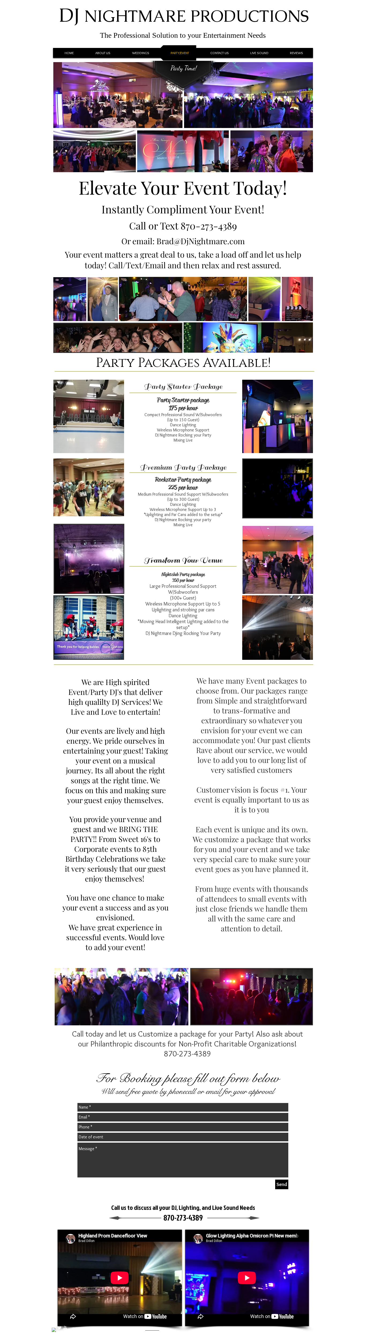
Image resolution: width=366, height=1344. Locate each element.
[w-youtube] (65, 1328)
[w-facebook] (54, 1330)
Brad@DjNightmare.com (200, 241)
